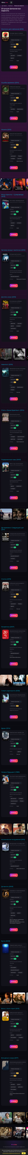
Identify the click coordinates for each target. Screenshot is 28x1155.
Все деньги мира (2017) (9, 1058)
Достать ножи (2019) (8, 297)
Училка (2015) (6, 579)
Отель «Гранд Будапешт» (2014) (12, 410)
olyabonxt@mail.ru (20, 1146)
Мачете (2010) (6, 129)
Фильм (14, 67)
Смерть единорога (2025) (10, 691)
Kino (5, 2)
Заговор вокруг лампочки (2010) (13, 250)
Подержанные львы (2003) (11, 460)
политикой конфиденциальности (11, 1153)
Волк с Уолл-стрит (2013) (10, 1008)
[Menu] (11, 2)
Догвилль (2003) (7, 886)
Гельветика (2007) (7, 627)
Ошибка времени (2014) (10, 83)
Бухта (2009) (5, 941)
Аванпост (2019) (7, 364)
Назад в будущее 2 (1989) (10, 772)
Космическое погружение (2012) (13, 839)
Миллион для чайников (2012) (12, 29)
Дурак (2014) (5, 728)
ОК (23, 1153)
